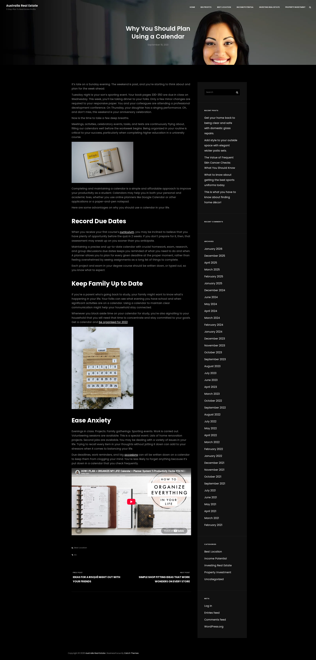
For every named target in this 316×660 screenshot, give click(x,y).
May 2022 (210, 428)
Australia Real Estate (22, 6)
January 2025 (213, 283)
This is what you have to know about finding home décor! (220, 197)
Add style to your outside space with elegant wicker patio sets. (220, 145)
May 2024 (210, 304)
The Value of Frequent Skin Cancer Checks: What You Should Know (219, 163)
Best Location (224, 7)
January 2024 (213, 331)
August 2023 (212, 366)
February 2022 (213, 449)
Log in (208, 606)
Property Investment (295, 7)
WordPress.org (213, 626)
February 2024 (213, 325)
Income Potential (245, 7)
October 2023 (213, 352)
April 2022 (210, 435)
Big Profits (206, 7)
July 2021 (210, 490)
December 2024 (214, 290)
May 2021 (210, 504)
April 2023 (210, 387)
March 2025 (212, 269)
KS (75, 554)
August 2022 (212, 414)
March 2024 (212, 318)
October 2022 (213, 400)
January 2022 (213, 456)
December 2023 (214, 338)
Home (192, 7)
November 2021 (214, 470)
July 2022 (210, 421)
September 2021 (214, 483)
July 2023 (210, 373)
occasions (131, 454)
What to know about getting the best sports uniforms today (219, 180)
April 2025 (210, 262)
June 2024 (211, 297)
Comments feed (215, 619)
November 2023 (214, 345)
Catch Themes (131, 653)
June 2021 (210, 497)
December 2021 (214, 463)
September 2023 (215, 359)
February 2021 (213, 525)
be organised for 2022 (113, 322)
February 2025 (213, 276)
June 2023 (210, 380)
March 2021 (211, 518)
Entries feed (212, 613)
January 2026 (213, 249)
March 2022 (212, 442)
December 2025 (214, 256)
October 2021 (212, 476)
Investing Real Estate (269, 7)
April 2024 (210, 311)
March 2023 (212, 394)
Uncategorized (214, 579)
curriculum (127, 232)
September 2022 (215, 407)
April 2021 (210, 511)
